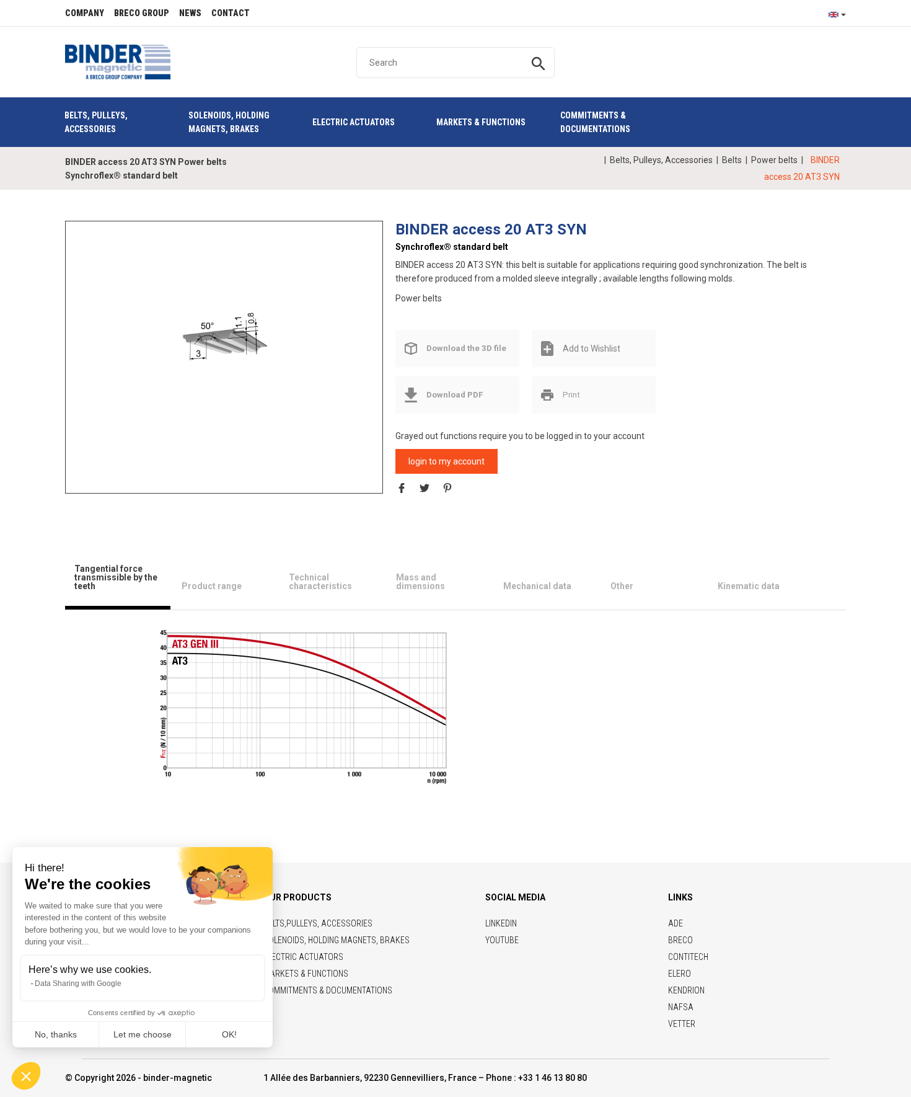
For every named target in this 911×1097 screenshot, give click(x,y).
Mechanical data (537, 586)
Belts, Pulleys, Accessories (661, 160)
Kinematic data (749, 586)
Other (621, 586)
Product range (212, 586)
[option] (224, 345)
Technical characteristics (320, 581)
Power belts (774, 160)
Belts (732, 160)
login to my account (446, 461)
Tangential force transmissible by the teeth (115, 577)
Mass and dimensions (420, 581)
